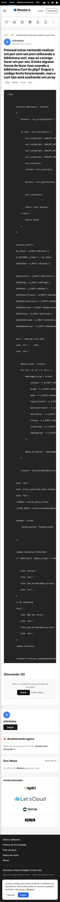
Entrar (41, 11)
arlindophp (18, 40)
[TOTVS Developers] (30, 809)
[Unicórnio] (14, 22)
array (15, 82)
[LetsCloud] (30, 798)
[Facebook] (52, 2)
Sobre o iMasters (11, 839)
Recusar (11, 895)
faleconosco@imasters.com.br (16, 875)
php (7, 82)
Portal (4, 2)
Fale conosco (9, 850)
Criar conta (52, 11)
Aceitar (23, 895)
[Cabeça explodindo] (22, 22)
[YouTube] (44, 2)
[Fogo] (38, 22)
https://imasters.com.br (43, 875)
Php (12, 35)
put (30, 82)
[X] (48, 2)
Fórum (12, 2)
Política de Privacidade (14, 844)
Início (6, 35)
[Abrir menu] (4, 11)
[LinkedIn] (56, 2)
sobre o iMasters (26, 889)
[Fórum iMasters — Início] (22, 10)
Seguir (10, 727)
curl (23, 82)
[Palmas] (30, 22)
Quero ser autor (11, 855)
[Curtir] (6, 22)
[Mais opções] (53, 22)
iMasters (49, 761)
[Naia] (30, 820)
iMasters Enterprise (25, 2)
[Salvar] (46, 22)
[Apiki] (30, 788)
